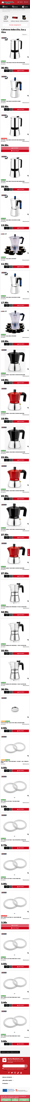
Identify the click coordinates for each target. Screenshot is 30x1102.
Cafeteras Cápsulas (15, 21)
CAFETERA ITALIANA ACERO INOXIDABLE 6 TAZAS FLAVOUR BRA (13, 684)
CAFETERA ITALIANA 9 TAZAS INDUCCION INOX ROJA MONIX (12, 568)
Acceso (26, 2)
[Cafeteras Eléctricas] (24, 17)
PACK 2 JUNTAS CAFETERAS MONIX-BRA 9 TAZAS (10, 1036)
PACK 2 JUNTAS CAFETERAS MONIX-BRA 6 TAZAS (10, 997)
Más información (15, 1100)
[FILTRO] (28, 554)
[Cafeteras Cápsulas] (15, 17)
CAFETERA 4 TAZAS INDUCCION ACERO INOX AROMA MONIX (13, 140)
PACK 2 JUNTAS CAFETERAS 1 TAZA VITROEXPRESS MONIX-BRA (13, 840)
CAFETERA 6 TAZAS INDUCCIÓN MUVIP (8, 258)
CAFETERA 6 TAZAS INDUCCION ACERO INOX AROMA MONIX (12, 181)
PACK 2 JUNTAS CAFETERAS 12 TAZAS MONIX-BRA (10, 878)
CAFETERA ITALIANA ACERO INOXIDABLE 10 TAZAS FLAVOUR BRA (13, 606)
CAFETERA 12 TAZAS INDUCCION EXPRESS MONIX (10, 101)
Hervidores (6, 21)
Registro (21, 2)
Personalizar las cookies (24, 1100)
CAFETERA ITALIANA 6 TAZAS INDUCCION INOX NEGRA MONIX (13, 452)
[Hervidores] (6, 17)
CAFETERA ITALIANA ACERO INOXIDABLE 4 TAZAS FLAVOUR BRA (13, 645)
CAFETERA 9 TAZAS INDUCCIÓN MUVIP (8, 336)
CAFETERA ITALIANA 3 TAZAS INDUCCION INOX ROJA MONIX (12, 413)
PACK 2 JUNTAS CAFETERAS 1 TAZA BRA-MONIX (10, 801)
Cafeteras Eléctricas (24, 21)
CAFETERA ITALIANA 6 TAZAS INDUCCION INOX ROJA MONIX (12, 490)
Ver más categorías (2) (15, 25)
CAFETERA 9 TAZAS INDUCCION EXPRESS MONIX (10, 297)
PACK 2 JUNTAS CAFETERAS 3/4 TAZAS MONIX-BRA (11, 917)
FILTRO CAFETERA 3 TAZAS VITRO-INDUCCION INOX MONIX (12, 722)
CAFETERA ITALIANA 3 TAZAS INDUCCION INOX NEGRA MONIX (13, 374)
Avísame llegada (15, 150)
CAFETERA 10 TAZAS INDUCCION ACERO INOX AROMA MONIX (13, 62)
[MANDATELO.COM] (7, 2)
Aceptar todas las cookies (6, 1100)
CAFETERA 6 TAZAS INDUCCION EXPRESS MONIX (10, 220)
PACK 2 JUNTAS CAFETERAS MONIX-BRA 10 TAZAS (11, 958)
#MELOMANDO (21, 70)
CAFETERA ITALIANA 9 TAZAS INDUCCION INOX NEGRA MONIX (13, 529)
